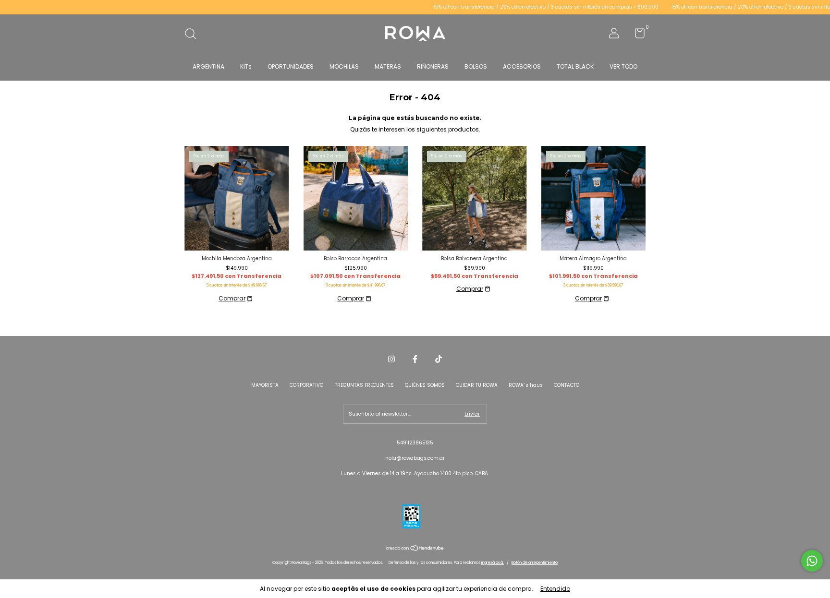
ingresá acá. (492, 562)
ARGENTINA (208, 66)
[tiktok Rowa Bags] (438, 359)
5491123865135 (415, 442)
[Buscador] (193, 34)
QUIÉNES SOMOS (425, 385)
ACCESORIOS (522, 66)
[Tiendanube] (415, 549)
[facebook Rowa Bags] (415, 359)
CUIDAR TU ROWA (477, 385)
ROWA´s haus (526, 385)
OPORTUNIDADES (291, 66)
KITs (246, 66)
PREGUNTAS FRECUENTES (364, 385)
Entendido (555, 589)
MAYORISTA (265, 385)
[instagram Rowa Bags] (391, 359)
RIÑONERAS (433, 66)
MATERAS (388, 66)
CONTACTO (566, 385)
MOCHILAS (344, 66)
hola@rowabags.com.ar (415, 458)
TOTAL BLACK (575, 66)
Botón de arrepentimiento (535, 562)
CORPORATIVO (306, 385)
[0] (636, 35)
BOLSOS (475, 66)
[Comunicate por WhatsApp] (812, 561)
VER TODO (623, 66)
